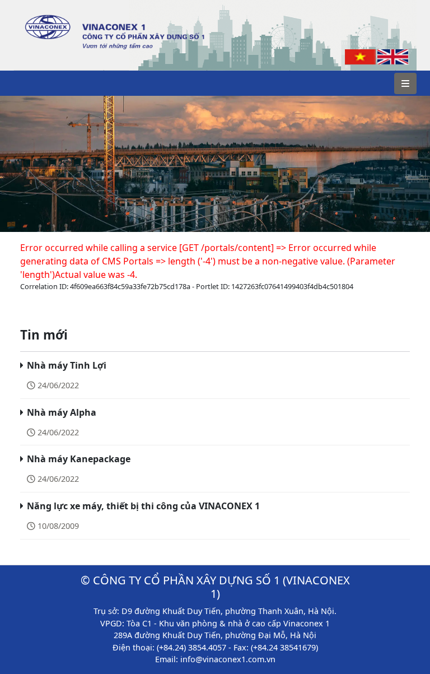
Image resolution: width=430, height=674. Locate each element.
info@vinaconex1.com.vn (227, 659)
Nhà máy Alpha (61, 412)
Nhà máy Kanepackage (78, 459)
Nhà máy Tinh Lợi (66, 365)
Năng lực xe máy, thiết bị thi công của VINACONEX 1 (143, 506)
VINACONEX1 (48, 11)
